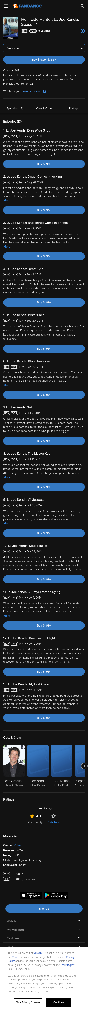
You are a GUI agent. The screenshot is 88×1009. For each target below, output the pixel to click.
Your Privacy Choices (28, 1002)
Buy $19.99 (51, 59)
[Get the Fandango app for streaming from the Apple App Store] (31, 895)
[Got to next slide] (84, 766)
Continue (58, 1002)
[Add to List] (83, 31)
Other (18, 845)
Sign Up (44, 908)
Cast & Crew (44, 108)
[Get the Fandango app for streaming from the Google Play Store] (55, 895)
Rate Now (54, 822)
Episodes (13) (14, 108)
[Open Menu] (6, 6)
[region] (44, 978)
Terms (15, 957)
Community (35, 822)
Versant (37, 953)
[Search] (82, 6)
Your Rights (67, 965)
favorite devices (32, 91)
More (6, 200)
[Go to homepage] (28, 6)
